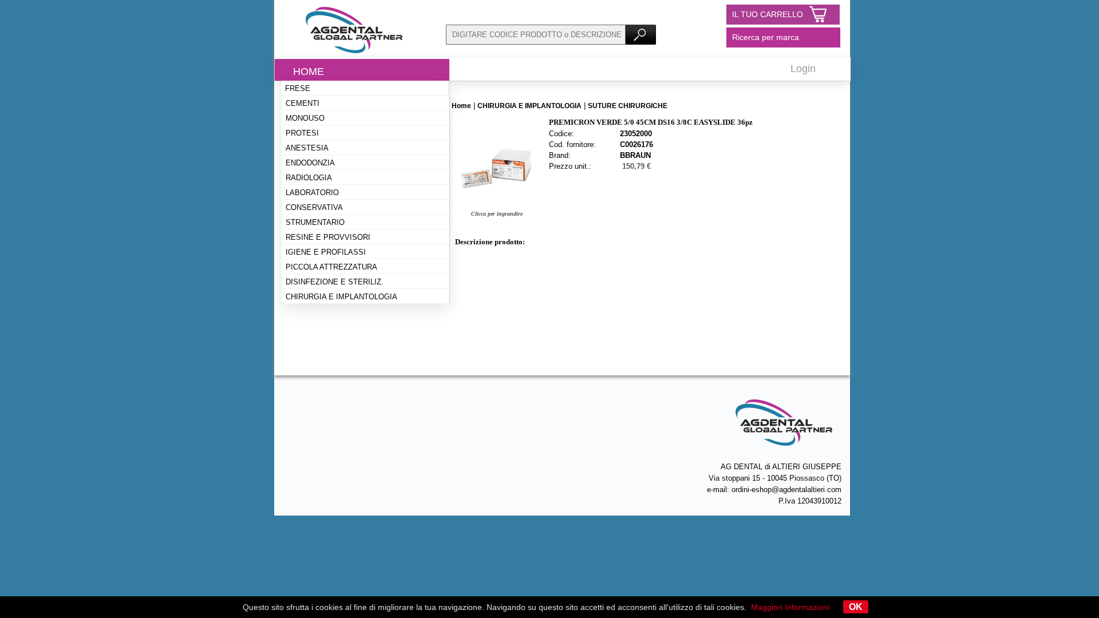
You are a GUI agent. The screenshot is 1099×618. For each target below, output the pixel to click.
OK (856, 607)
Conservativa (314, 207)
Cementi (302, 103)
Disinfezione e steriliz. (335, 282)
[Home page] (354, 54)
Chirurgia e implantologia (341, 296)
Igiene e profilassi (326, 252)
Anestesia (307, 148)
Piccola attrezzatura (331, 267)
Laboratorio (312, 192)
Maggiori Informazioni (790, 607)
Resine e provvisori (328, 237)
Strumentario (315, 222)
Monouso (305, 118)
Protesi (302, 133)
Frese (297, 88)
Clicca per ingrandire (497, 214)
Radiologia (309, 177)
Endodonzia (310, 163)
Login (803, 68)
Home (308, 71)
